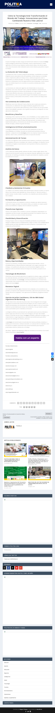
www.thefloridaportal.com (12, 352)
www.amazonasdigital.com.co (13, 375)
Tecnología (35, 23)
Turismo (6, 687)
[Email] (52, 359)
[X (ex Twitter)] (4, 568)
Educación (6, 669)
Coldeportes (7, 676)
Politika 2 (17, 23)
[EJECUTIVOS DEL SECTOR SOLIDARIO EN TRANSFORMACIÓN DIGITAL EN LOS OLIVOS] (39, 473)
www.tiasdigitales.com (11, 372)
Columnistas (7, 694)
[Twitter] (52, 356)
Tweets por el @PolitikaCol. (11, 559)
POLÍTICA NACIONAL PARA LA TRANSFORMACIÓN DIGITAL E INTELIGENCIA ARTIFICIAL (12, 460)
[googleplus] (20, 568)
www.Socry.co (9, 385)
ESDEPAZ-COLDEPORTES (10, 697)
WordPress (39, 709)
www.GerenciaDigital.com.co (12, 382)
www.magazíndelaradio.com (12, 392)
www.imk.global (20, 332)
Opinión (6, 666)
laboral (16, 283)
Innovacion (29, 23)
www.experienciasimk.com (12, 369)
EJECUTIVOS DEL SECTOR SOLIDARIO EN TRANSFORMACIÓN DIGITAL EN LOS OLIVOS (38, 483)
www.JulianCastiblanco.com (12, 362)
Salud (5, 680)
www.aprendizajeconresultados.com (14, 379)
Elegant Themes (23, 709)
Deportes (6, 673)
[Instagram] (12, 568)
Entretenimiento (8, 690)
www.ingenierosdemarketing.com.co (14, 359)
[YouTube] (16, 568)
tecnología (21, 279)
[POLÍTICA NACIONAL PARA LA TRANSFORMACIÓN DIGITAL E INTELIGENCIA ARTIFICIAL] (15, 450)
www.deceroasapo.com (11, 366)
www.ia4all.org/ (9, 389)
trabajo (46, 61)
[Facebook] (8, 568)
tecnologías (23, 133)
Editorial (6, 662)
